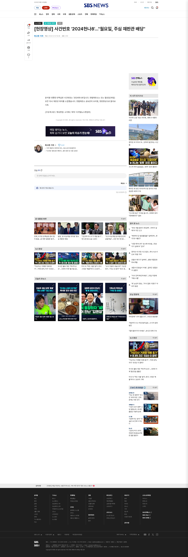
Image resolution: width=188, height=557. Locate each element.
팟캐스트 (144, 501)
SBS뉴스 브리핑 (74, 515)
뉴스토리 (54, 517)
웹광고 (59, 534)
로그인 (142, 2)
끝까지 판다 (91, 518)
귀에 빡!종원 (109, 501)
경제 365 (91, 506)
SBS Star (145, 515)
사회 (58, 14)
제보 (125, 501)
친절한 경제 (91, 504)
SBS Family (121, 535)
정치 (47, 14)
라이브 (126, 504)
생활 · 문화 (37, 511)
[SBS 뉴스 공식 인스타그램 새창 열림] (157, 534)
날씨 (125, 498)
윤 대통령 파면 (50, 23)
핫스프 (130, 428)
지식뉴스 (144, 498)
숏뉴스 (126, 506)
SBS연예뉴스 (146, 512)
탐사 (89, 521)
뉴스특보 (54, 519)
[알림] (157, 7)
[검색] (152, 7)
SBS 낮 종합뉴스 (74, 518)
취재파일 (94, 14)
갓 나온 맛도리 (110, 515)
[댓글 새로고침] (41, 170)
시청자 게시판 (128, 517)
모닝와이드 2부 (56, 506)
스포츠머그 (109, 498)
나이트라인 (55, 514)
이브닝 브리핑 (74, 501)
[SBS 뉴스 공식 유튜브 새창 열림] (145, 534)
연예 (86, 14)
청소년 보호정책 (125, 547)
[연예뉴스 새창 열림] (143, 81)
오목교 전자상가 (110, 518)
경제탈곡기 (131, 405)
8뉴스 (41, 14)
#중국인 (146, 8)
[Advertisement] (80, 205)
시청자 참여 (49, 535)
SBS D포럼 (145, 517)
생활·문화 (72, 14)
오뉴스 (54, 511)
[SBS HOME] (157, 2)
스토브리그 (109, 506)
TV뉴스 (102, 14)
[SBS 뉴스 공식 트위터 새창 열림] (153, 534)
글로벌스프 (131, 393)
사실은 (90, 498)
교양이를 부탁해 (110, 504)
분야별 (36, 494)
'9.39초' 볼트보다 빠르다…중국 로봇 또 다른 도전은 (62, 151)
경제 (53, 14)
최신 (35, 498)
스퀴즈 (144, 506)
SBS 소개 (38, 535)
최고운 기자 (49, 145)
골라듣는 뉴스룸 (74, 510)
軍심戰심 (72, 498)
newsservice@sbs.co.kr (94, 545)
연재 (89, 494)
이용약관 (66, 534)
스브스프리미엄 (146, 494)
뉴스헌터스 (55, 501)
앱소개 (126, 511)
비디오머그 (109, 494)
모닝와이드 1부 (56, 504)
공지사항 (126, 523)
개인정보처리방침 (77, 534)
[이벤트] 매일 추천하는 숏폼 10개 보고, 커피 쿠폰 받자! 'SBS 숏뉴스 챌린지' (70, 485)
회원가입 (149, 2)
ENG (135, 2)
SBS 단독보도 (92, 501)
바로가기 (126, 494)
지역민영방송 (134, 535)
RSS (125, 514)
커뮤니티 (144, 504)
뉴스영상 (38, 23)
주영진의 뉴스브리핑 (57, 509)
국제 (64, 14)
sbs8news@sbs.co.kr (98, 542)
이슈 (35, 522)
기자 (125, 509)
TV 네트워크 (37, 519)
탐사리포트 (91, 514)
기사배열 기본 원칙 (114, 547)
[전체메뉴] (35, 14)
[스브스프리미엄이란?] (145, 387)
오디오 (72, 506)
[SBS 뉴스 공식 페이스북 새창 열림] (149, 534)
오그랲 (130, 416)
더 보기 (123, 218)
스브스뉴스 (109, 511)
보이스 (72, 513)
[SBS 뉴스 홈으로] (96, 5)
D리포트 (90, 509)
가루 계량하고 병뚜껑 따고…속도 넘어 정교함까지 (61, 148)
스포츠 (80, 14)
